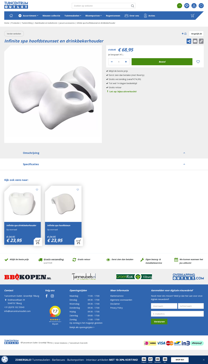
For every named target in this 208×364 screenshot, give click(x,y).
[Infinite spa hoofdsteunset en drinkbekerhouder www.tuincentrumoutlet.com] (53, 94)
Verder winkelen (14, 33)
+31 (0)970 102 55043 (14, 307)
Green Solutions (60, 343)
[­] (46, 296)
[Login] (194, 5)
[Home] (11, 15)
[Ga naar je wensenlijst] (202, 5)
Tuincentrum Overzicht (78, 343)
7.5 (180, 5)
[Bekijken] (192, 15)
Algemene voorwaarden (121, 299)
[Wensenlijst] (201, 5)
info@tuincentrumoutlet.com (17, 311)
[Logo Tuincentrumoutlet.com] (16, 5)
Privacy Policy (116, 307)
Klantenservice (117, 296)
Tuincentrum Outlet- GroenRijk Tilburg (21, 296)
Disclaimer (115, 303)
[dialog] (4, 359)
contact (186, 5)
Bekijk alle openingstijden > (81, 327)
